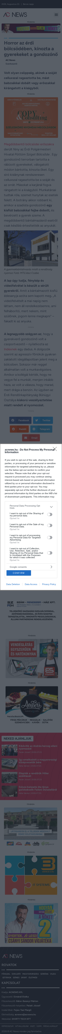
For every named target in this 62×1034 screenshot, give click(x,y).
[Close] (56, 450)
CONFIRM (19, 573)
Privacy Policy (49, 584)
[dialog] (31, 517)
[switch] (49, 514)
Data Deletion (13, 584)
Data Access (31, 584)
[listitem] (31, 507)
